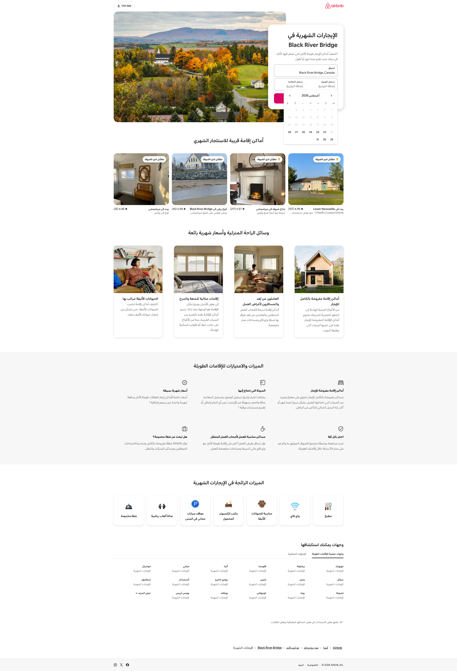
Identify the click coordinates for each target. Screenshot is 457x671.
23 (324, 132)
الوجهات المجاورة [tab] (297, 553)
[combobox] (306, 73)
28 (289, 132)
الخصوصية (312, 665)
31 (317, 139)
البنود (301, 665)
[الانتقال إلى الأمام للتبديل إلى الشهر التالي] (290, 96)
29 (331, 139)
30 (324, 139)
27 (296, 132)
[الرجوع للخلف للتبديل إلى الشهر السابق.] (331, 96)
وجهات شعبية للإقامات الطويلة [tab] (328, 553)
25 (310, 132)
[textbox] (322, 86)
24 (317, 132)
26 (303, 132)
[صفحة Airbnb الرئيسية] (334, 5)
